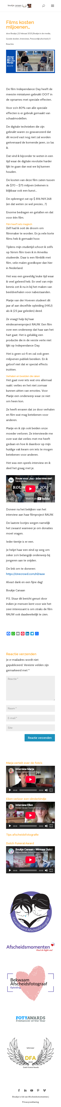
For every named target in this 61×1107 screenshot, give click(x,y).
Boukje (14, 33)
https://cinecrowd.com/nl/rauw (25, 574)
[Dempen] (46, 790)
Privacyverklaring (30, 1102)
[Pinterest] (38, 1090)
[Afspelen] (9, 790)
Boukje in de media (41, 33)
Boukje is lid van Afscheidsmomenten (30, 1096)
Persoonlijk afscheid (39, 38)
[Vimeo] (44, 1090)
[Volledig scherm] (51, 790)
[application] (30, 779)
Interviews (24, 38)
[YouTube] (31, 1090)
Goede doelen (12, 38)
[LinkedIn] (25, 1090)
